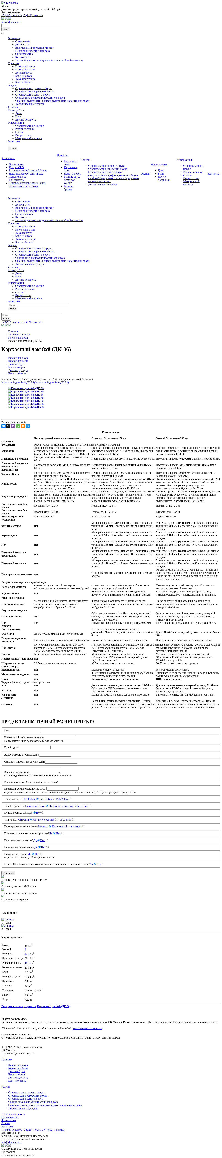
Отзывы (13, 107)
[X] (8, 426)
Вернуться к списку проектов (18, 1006)
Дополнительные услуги (30, 103)
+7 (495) (11, 15)
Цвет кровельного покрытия (21, 826)
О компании (22, 41)
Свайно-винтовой (34, 805)
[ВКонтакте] (3, 426)
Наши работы (16, 110)
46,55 (28, 963)
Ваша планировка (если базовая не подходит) (31, 782)
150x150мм (45, 799)
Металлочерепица (43, 819)
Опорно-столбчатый (61, 805)
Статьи (19, 132)
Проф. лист (64, 819)
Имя (6, 730)
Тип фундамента (14, 805)
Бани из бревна (24, 82)
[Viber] (13, 426)
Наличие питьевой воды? (19, 847)
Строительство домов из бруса (33, 88)
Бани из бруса (23, 75)
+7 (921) (33, 15)
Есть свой (82, 805)
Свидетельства (24, 53)
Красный (76, 826)
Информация (16, 122)
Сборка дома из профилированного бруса (40, 97)
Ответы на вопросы (13, 1114)
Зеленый (43, 826)
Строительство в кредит (29, 125)
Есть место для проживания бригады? (26, 833)
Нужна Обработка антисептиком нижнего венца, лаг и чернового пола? (47, 863)
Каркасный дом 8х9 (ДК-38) (52, 382)
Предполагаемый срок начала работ (25, 788)
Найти (6, 29)
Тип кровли (11, 819)
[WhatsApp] (18, 426)
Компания (14, 38)
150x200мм (62, 799)
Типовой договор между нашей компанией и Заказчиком (49, 60)
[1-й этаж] (7, 919)
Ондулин (23, 819)
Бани (18, 116)
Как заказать (22, 57)
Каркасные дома (25, 66)
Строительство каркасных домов (34, 91)
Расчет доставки (25, 128)
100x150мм (28, 799)
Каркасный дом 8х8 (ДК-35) (18, 382)
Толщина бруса (13, 799)
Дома (18, 113)
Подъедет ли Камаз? (16, 854)
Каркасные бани (25, 69)
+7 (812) (54, 1129)
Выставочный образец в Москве (34, 47)
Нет (38, 812)
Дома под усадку (25, 78)
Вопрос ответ (23, 135)
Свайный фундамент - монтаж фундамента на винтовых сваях (52, 100)
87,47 (28, 953)
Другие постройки (26, 119)
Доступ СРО (22, 44)
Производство (9, 1117)
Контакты (14, 141)
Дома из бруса (23, 72)
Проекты (13, 63)
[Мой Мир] (28, 426)
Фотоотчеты (8, 1120)
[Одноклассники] (23, 426)
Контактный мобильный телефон (24, 737)
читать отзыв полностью (87, 1028)
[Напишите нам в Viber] (9, 18)
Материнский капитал (28, 138)
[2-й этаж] (7, 925)
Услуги (12, 85)
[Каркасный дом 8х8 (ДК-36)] (26, 388)
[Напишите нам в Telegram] (6, 18)
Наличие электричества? (18, 840)
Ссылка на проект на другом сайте (24, 761)
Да (30, 812)
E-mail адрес (11, 747)
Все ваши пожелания (16, 772)
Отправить (8, 873)
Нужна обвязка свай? (16, 812)
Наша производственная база (32, 50)
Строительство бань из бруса (32, 94)
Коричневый (59, 826)
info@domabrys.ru (11, 21)
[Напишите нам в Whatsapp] (3, 18)
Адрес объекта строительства (21, 754)
